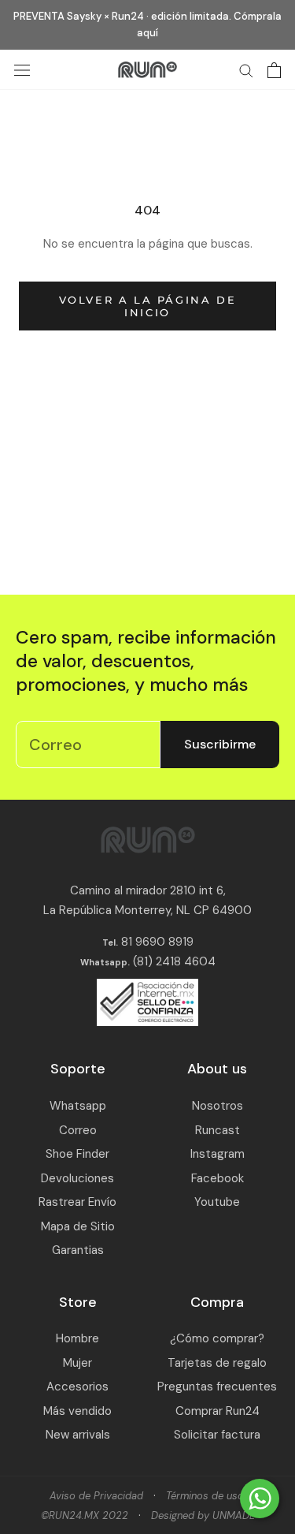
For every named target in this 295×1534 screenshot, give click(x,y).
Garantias (78, 1250)
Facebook (217, 1178)
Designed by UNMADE (203, 1515)
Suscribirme (220, 744)
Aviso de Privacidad (96, 1495)
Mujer (77, 1363)
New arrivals (78, 1435)
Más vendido (77, 1411)
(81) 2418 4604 (174, 961)
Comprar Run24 (217, 1411)
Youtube (217, 1202)
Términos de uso (205, 1495)
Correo (78, 1130)
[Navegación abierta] (22, 70)
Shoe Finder (77, 1154)
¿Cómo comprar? (217, 1338)
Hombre (77, 1338)
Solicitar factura (217, 1435)
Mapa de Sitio (78, 1226)
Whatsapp (78, 1106)
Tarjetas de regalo (217, 1363)
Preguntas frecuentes (217, 1386)
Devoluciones (77, 1178)
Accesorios (77, 1386)
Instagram (217, 1154)
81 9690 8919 (156, 942)
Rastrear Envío (77, 1202)
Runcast (217, 1130)
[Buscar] (246, 70)
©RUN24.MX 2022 (84, 1515)
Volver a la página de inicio (148, 306)
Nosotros (217, 1106)
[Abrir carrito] (274, 70)
